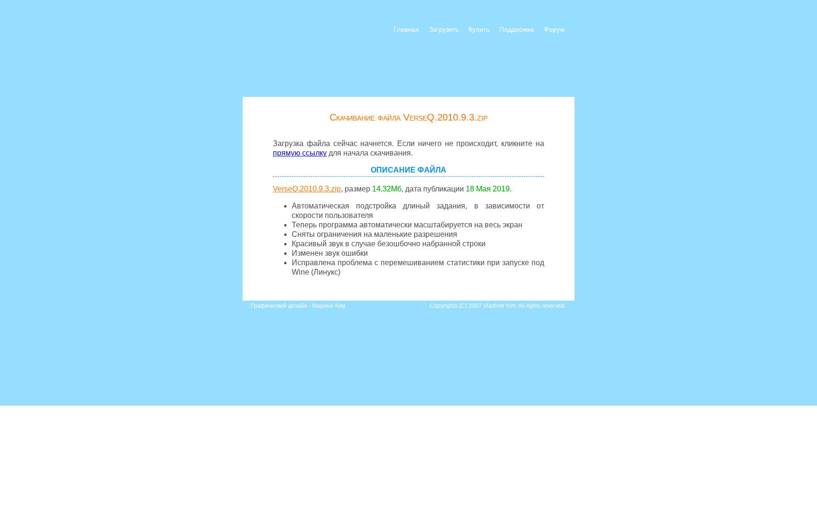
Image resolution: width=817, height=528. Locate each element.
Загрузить (444, 29)
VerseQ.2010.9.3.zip (307, 189)
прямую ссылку (300, 153)
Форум (554, 29)
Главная (406, 29)
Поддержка (516, 29)
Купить (479, 29)
